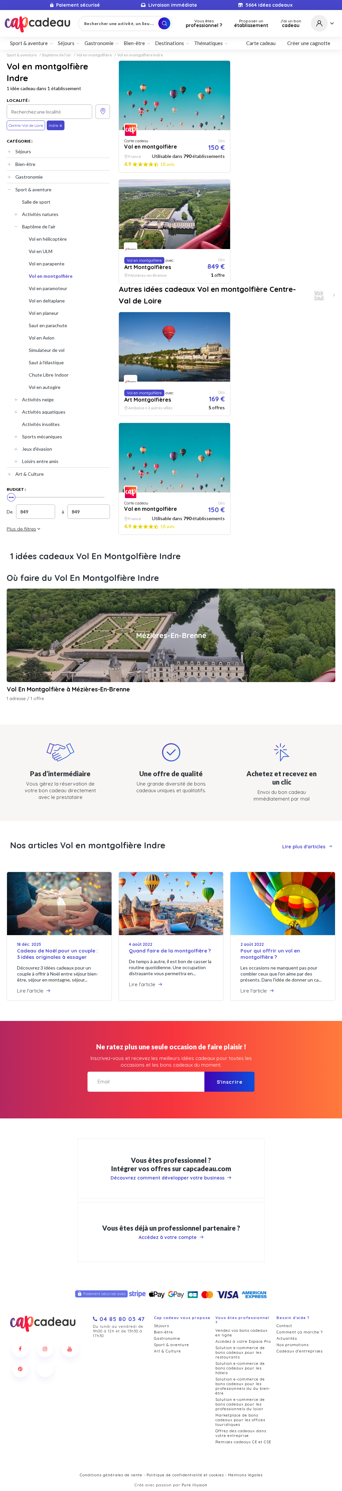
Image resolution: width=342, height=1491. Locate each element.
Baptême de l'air (56, 55)
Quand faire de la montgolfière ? (170, 950)
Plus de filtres (21, 529)
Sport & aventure (22, 55)
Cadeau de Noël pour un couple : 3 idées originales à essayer (57, 953)
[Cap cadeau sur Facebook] (20, 1348)
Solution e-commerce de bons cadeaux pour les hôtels (240, 1368)
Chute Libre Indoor (48, 375)
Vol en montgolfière (94, 55)
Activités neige (38, 399)
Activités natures (40, 214)
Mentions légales (245, 1475)
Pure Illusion (194, 1485)
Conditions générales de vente (111, 1475)
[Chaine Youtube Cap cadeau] (69, 1348)
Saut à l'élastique (46, 362)
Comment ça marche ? (300, 1332)
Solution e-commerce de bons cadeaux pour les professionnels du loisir (240, 1404)
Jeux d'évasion (37, 449)
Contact (284, 1325)
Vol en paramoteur (48, 288)
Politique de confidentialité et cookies (185, 1475)
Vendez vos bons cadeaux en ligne (241, 1332)
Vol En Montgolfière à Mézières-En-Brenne (68, 689)
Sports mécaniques (42, 436)
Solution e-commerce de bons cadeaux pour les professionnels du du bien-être (243, 1386)
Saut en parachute (48, 325)
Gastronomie (29, 177)
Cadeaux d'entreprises (300, 1351)
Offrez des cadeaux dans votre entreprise (240, 1433)
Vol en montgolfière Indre (140, 55)
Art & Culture (29, 474)
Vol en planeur (43, 313)
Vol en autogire (44, 387)
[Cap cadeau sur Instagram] (45, 1348)
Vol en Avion (41, 338)
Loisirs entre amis (40, 461)
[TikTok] (45, 1368)
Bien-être (25, 164)
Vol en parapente (46, 263)
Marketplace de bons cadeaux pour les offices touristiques (240, 1420)
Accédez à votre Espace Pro (243, 1341)
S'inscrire (229, 1082)
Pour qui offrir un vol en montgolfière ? (270, 953)
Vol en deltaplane (47, 300)
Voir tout (319, 295)
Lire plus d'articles (303, 847)
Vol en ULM (40, 251)
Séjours (23, 151)
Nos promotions (293, 1344)
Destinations (169, 43)
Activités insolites (41, 424)
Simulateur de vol (46, 350)
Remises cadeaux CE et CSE (243, 1442)
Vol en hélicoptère (48, 239)
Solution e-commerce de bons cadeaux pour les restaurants (240, 1352)
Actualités (287, 1338)
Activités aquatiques (43, 412)
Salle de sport (36, 202)
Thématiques (208, 43)
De (10, 511)
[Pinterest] (20, 1368)
